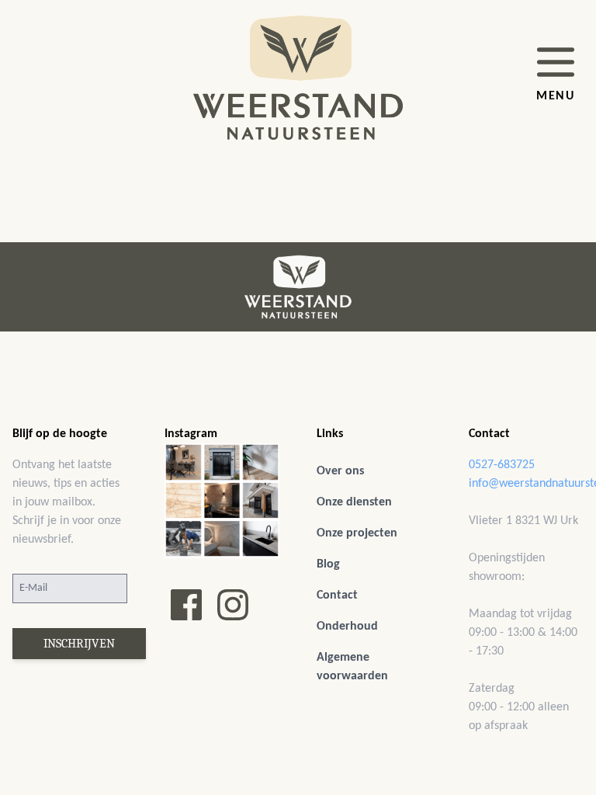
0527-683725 (502, 465)
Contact (337, 595)
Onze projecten (357, 533)
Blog (328, 564)
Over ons (340, 471)
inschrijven (79, 644)
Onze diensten (354, 502)
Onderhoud (347, 626)
